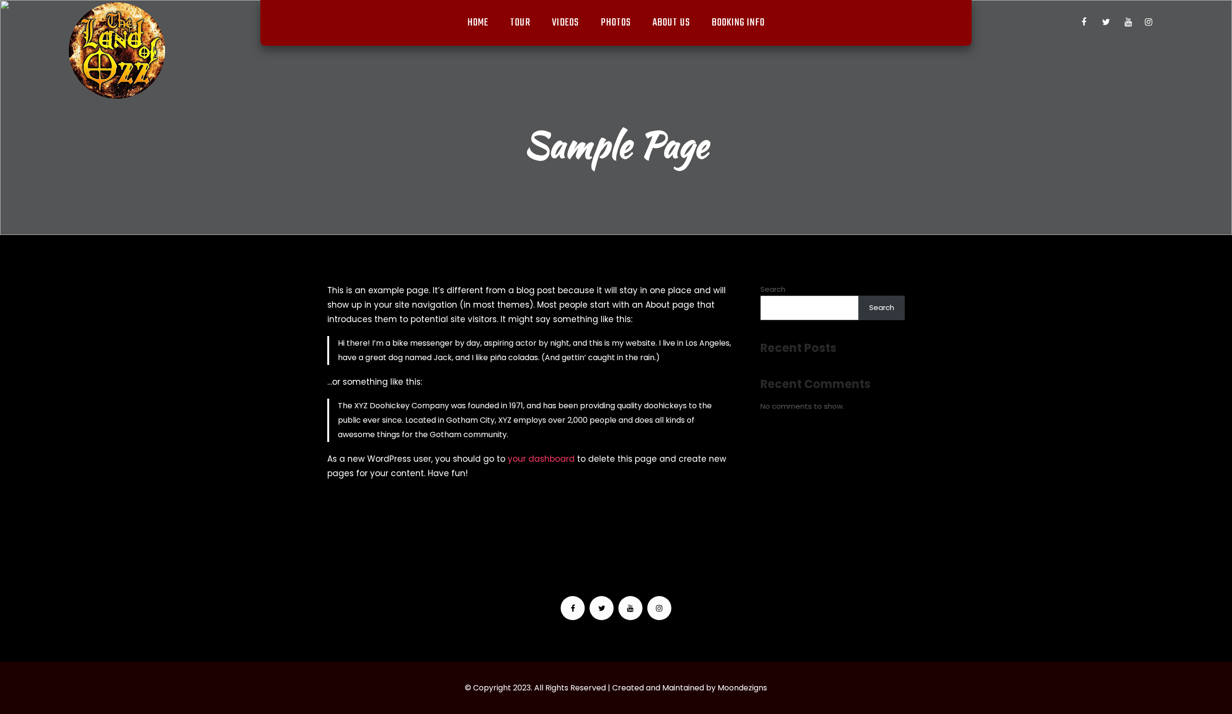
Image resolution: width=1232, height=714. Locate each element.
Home (477, 22)
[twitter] (1106, 22)
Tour (520, 22)
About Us (671, 22)
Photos (616, 22)
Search (772, 289)
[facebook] (1084, 22)
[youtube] (1128, 22)
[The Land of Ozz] (117, 50)
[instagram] (1148, 22)
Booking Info (738, 22)
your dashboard (541, 459)
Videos (565, 22)
